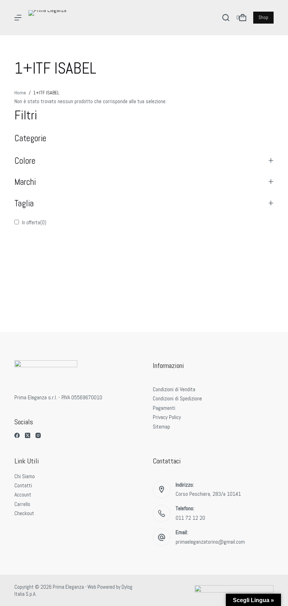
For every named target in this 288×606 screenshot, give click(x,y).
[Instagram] (38, 435)
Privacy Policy (167, 417)
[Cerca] (225, 17)
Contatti (23, 485)
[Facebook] (17, 435)
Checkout (24, 513)
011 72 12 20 (190, 517)
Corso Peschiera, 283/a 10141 (208, 494)
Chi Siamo (24, 476)
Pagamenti (164, 408)
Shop (263, 17)
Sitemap (161, 426)
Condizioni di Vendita (174, 389)
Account (22, 494)
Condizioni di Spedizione (177, 398)
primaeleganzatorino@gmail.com (210, 541)
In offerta (34, 222)
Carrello (22, 504)
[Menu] (17, 17)
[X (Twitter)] (27, 435)
